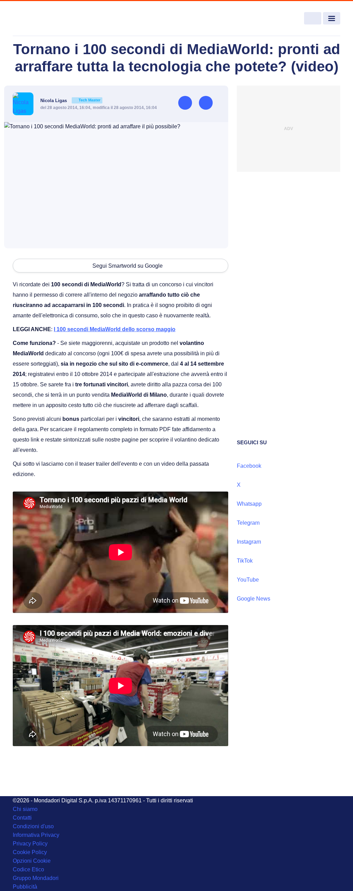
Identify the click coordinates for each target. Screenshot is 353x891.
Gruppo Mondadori (36, 878)
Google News (253, 599)
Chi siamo (25, 809)
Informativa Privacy (36, 835)
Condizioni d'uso (33, 826)
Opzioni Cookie (32, 861)
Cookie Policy (30, 852)
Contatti (22, 818)
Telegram (248, 523)
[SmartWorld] (46, 19)
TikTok (245, 561)
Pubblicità (25, 887)
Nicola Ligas (70, 100)
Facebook (249, 466)
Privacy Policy (30, 844)
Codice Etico (28, 869)
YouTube (248, 580)
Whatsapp (249, 504)
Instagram (249, 542)
